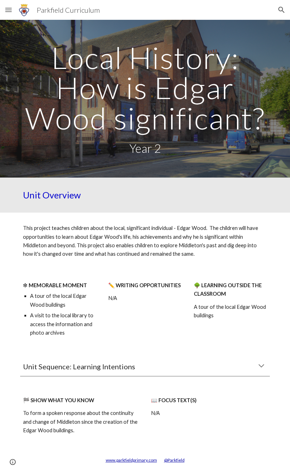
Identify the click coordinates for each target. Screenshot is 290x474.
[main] (145, 99)
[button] (8, 9)
